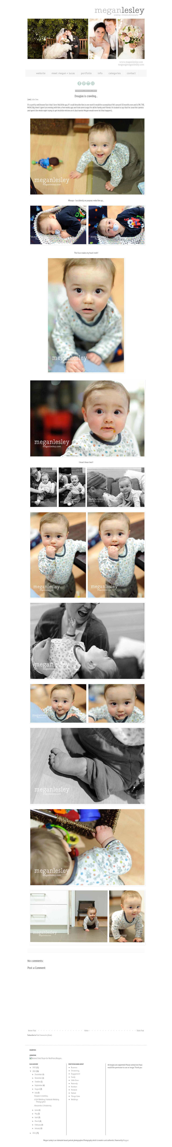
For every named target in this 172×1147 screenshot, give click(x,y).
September (39, 1085)
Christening (75, 1070)
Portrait (73, 1093)
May (36, 1113)
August (37, 1089)
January (37, 1128)
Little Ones (35, 99)
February (38, 1124)
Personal (74, 1090)
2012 (34, 1071)
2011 (34, 1133)
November (38, 1078)
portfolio (86, 73)
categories (115, 73)
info (100, 73)
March (37, 1121)
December (38, 1074)
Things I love (75, 1096)
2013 (34, 1067)
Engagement (75, 1074)
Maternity (74, 1083)
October (38, 1081)
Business (74, 1067)
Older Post (140, 1030)
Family (73, 1077)
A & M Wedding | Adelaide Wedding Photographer (46, 1100)
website (40, 73)
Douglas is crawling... (41, 1096)
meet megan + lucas (63, 73)
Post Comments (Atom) (44, 1035)
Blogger (125, 1140)
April (36, 1117)
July (36, 1092)
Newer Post (32, 1030)
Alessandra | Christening (42, 1105)
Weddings (74, 1099)
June (36, 1110)
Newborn (74, 1086)
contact (131, 73)
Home (86, 1030)
